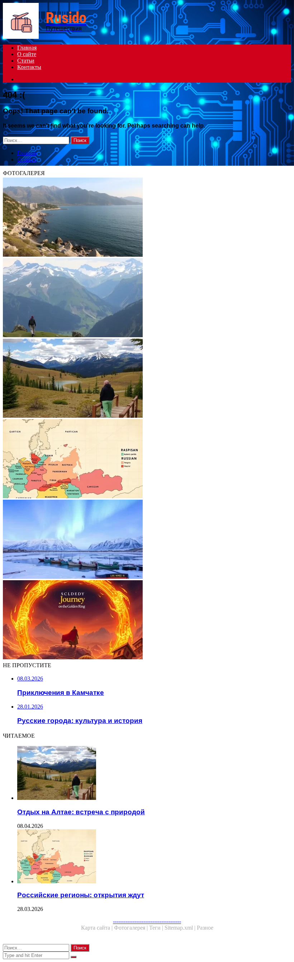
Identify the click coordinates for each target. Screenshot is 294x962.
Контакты (29, 67)
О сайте (26, 54)
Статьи (25, 61)
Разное (205, 928)
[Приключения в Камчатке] (147, 540)
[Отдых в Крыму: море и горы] (147, 218)
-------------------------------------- (147, 921)
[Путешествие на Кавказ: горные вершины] (147, 298)
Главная (27, 48)
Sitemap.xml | (181, 928)
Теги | (157, 928)
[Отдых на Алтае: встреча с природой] (147, 379)
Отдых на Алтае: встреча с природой (81, 812)
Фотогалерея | (131, 928)
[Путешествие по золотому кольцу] (147, 620)
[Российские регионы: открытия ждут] (147, 459)
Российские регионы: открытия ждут (80, 895)
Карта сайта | (97, 928)
